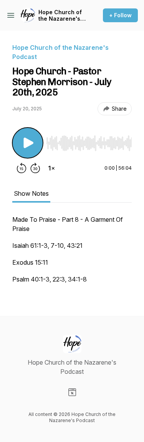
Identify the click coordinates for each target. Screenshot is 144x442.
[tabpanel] (72, 253)
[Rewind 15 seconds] (21, 168)
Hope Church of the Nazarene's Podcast (60, 15)
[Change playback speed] (51, 168)
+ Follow (120, 15)
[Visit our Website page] (72, 392)
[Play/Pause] (27, 143)
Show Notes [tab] (31, 193)
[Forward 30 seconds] (35, 168)
